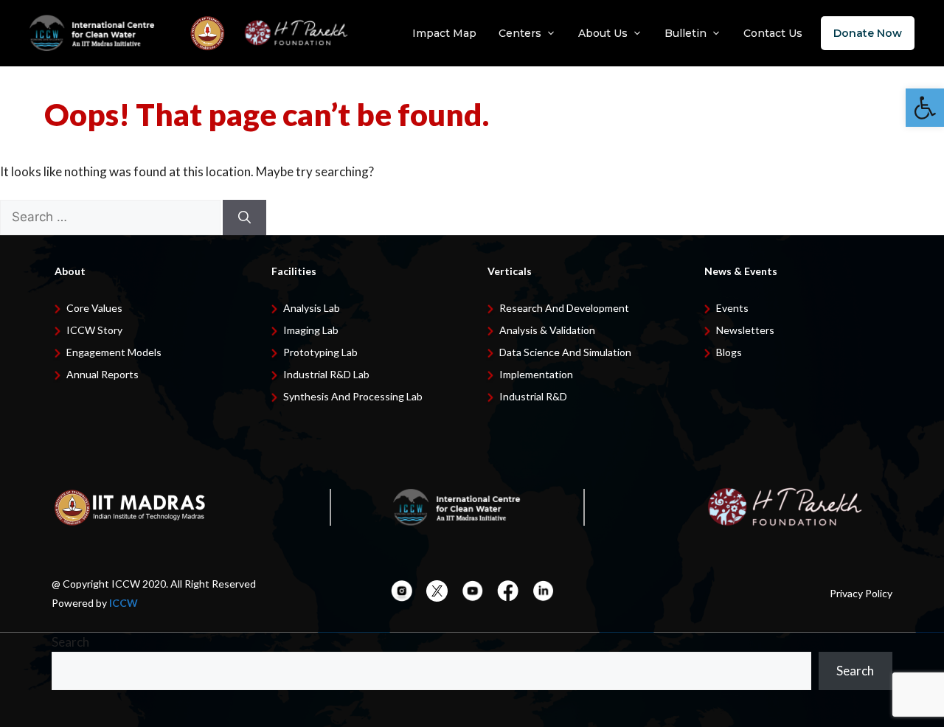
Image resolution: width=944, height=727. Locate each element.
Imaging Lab (311, 330)
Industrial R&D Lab (326, 374)
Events (732, 308)
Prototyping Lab (320, 352)
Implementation (536, 374)
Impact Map (444, 33)
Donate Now (867, 33)
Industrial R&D (533, 396)
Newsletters (745, 330)
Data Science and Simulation (565, 352)
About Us (603, 33)
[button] (925, 107)
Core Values (94, 308)
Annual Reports (102, 374)
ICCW (123, 602)
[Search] (244, 217)
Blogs (729, 352)
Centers (520, 33)
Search (70, 642)
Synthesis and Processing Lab (353, 396)
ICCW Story (94, 330)
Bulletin (685, 33)
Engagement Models (114, 352)
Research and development (564, 308)
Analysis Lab (311, 308)
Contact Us (772, 33)
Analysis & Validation (547, 330)
